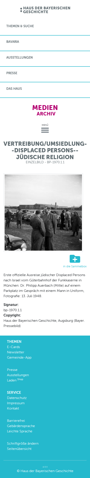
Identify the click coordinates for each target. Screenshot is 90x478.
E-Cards (13, 347)
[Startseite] (45, 10)
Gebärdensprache (21, 426)
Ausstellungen (19, 57)
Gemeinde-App (19, 357)
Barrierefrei (16, 420)
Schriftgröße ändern (22, 443)
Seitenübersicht (19, 449)
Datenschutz (17, 398)
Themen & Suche (20, 26)
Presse (11, 73)
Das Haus (14, 89)
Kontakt (13, 408)
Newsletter (15, 352)
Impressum (16, 403)
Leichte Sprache (19, 431)
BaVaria (12, 42)
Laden (15, 380)
